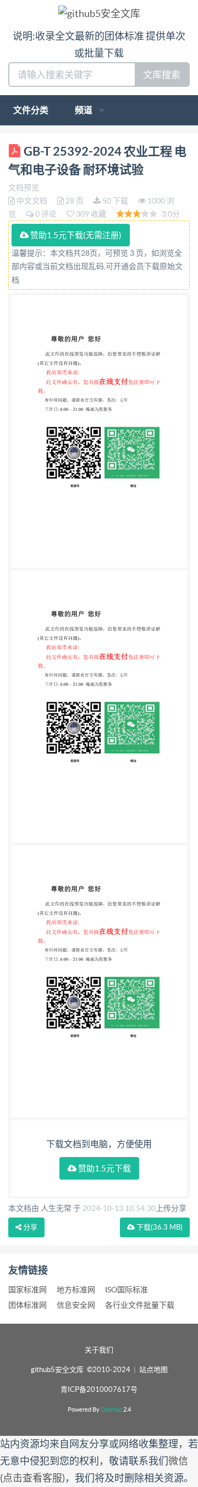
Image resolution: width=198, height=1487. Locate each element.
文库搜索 (161, 74)
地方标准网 (76, 1289)
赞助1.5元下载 (103, 1168)
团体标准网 (27, 1305)
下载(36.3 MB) (159, 1227)
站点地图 (153, 1369)
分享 (29, 1227)
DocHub (111, 1409)
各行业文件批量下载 (139, 1305)
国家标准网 (27, 1289)
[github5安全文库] (99, 13)
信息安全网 (76, 1305)
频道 (84, 110)
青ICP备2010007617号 (99, 1389)
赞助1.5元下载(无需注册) (75, 235)
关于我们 (99, 1350)
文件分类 (30, 110)
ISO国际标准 (126, 1289)
